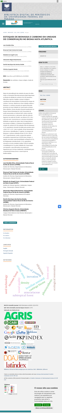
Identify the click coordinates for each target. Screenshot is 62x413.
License (52, 378)
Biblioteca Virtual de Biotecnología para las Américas (18, 369)
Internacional (45, 374)
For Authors (6, 235)
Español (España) (8, 253)
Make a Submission (10, 222)
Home (5, 32)
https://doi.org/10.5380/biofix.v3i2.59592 (17, 76)
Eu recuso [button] (46, 405)
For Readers (6, 233)
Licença (39, 374)
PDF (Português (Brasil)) (49, 46)
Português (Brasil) (8, 251)
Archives (10, 32)
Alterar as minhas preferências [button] (44, 408)
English (5, 248)
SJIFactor (45, 369)
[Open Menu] (3, 23)
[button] (43, 169)
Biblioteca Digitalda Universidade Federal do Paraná (27, 17)
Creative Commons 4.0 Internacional (40, 378)
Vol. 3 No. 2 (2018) (19, 32)
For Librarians (6, 238)
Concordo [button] (38, 405)
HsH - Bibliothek (37, 369)
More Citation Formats (47, 84)
